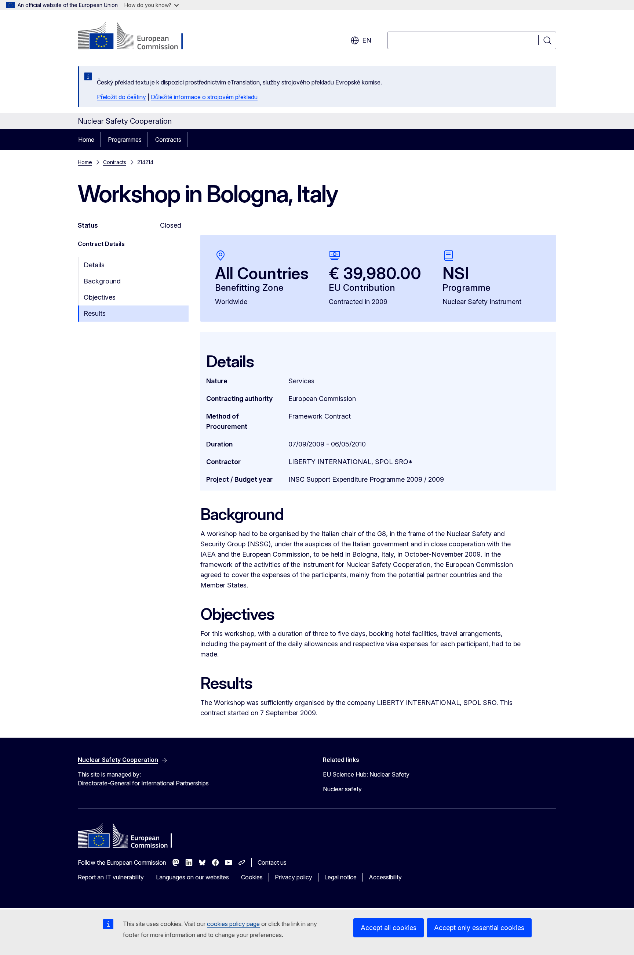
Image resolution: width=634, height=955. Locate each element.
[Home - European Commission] (137, 36)
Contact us (272, 862)
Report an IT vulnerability (111, 877)
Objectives (100, 297)
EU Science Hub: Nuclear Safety (366, 774)
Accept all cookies (388, 928)
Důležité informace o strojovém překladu (204, 97)
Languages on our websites (192, 877)
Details (94, 265)
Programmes (125, 139)
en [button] (366, 40)
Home (86, 139)
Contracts (168, 139)
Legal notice (340, 877)
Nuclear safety (342, 789)
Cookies (252, 877)
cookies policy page (233, 923)
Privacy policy (293, 877)
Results (95, 313)
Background (102, 281)
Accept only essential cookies (479, 928)
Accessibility (385, 877)
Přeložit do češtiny (121, 97)
